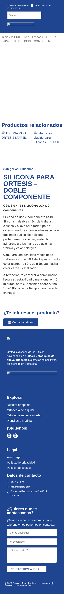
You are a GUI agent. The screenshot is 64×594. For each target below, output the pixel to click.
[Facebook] (9, 435)
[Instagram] (15, 435)
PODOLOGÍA (19, 37)
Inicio (5, 37)
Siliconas (35, 37)
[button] (54, 27)
